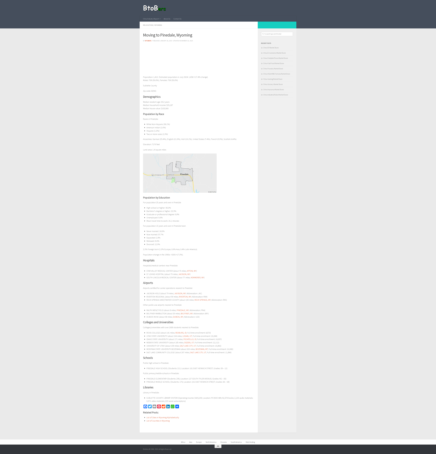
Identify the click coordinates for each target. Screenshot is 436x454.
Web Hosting (250, 442)
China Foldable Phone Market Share (275, 58)
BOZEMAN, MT (202, 349)
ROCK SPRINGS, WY (202, 300)
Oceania (223, 442)
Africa (183, 442)
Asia (190, 442)
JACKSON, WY (184, 274)
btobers (148, 41)
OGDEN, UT (189, 342)
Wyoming (158, 25)
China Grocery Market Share (273, 84)
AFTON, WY (191, 271)
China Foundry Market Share (273, 69)
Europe (199, 442)
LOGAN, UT (187, 336)
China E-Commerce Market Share (274, 53)
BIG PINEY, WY (187, 313)
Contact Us (177, 19)
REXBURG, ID (180, 332)
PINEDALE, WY (183, 310)
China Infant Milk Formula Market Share (276, 74)
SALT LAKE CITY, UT (188, 346)
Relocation (148, 25)
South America (236, 442)
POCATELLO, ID (189, 339)
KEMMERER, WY (197, 277)
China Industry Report (151, 19)
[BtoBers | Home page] (154, 8)
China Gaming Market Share (272, 79)
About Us (167, 19)
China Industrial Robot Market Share (275, 95)
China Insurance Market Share (273, 89)
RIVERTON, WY (185, 296)
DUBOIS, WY (178, 317)
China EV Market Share (271, 48)
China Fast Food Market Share (273, 63)
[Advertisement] (198, 59)
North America (211, 442)
